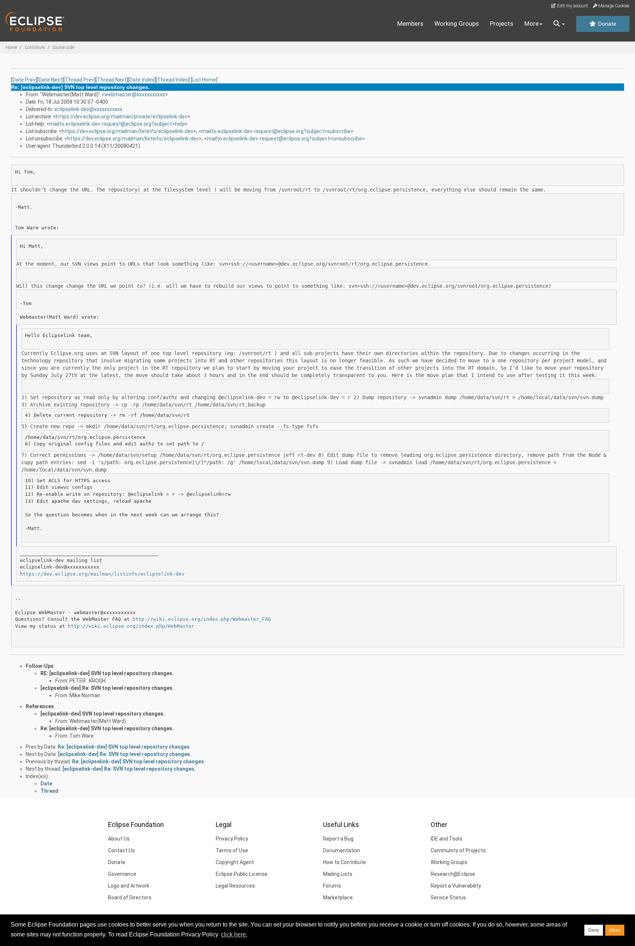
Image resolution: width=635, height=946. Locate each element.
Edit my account (572, 5)
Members (410, 23)
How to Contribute (344, 862)
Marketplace (338, 897)
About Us (119, 839)
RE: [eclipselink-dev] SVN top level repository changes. (107, 673)
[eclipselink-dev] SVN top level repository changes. (102, 714)
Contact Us (121, 850)
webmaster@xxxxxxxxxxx (134, 94)
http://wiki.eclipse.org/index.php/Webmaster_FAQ (202, 619)
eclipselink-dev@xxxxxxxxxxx (88, 109)
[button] (559, 24)
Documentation (341, 850)
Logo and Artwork (128, 886)
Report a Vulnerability (456, 886)
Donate (606, 24)
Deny (593, 930)
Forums (332, 886)
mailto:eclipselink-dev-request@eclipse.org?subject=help (117, 124)
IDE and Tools (446, 839)
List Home (204, 80)
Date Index (141, 80)
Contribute (35, 47)
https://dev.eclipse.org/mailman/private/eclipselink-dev (121, 116)
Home (11, 47)
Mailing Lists (337, 874)
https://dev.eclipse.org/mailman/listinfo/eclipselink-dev (127, 131)
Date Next (50, 80)
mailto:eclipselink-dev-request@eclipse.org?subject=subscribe (276, 131)
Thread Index (172, 80)
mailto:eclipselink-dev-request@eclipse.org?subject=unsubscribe (284, 138)
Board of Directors (129, 897)
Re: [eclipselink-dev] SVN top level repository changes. (107, 728)
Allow (614, 930)
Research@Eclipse (453, 874)
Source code (63, 47)
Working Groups (456, 23)
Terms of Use (232, 850)
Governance (122, 874)
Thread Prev (79, 80)
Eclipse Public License (242, 874)
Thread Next (111, 80)
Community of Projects (458, 850)
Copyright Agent (235, 862)
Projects (501, 23)
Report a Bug (338, 839)
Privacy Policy (232, 839)
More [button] (531, 23)
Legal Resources (235, 886)
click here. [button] (234, 934)
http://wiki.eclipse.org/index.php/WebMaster (131, 626)
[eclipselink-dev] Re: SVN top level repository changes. (107, 688)
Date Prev (24, 80)
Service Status (448, 897)
